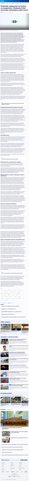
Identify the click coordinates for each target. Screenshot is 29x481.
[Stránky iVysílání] (13, 471)
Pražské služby (19, 291)
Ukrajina (7, 3)
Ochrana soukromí (11, 479)
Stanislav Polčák (3, 298)
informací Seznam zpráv (4, 277)
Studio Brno (20, 463)
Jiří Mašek (2, 296)
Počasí (11, 466)
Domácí (13, 3)
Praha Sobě (12, 298)
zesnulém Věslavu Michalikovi (19, 140)
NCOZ (13, 293)
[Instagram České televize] (21, 460)
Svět (15, 3)
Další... (20, 3)
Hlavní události (3, 3)
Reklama (3, 463)
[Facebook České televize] (22, 460)
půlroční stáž (12, 252)
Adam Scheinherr (8, 298)
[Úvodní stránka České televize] (6, 460)
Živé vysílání (20, 462)
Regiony (18, 3)
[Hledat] (24, 1)
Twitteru (21, 207)
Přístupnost (14, 479)
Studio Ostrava (12, 465)
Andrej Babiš (6, 296)
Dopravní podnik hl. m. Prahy (13, 291)
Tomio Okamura (15, 296)
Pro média (11, 462)
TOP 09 (23, 298)
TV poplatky (11, 463)
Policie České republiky (17, 293)
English (7, 479)
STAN (1, 291)
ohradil (8, 218)
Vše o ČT (11, 469)
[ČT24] (2, 1)
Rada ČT (3, 466)
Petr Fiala (19, 296)
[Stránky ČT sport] (7, 471)
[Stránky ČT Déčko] (18, 471)
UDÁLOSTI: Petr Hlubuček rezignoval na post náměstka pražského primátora (9, 30)
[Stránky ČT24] (3, 471)
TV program (3, 462)
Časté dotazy (3, 469)
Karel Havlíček (10, 296)
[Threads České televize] (26, 460)
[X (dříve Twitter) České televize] (25, 460)
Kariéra (20, 466)
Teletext (3, 465)
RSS (26, 479)
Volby (10, 3)
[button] (14, 22)
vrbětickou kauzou (10, 140)
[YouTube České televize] (23, 460)
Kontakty (20, 469)
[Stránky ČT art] (22, 471)
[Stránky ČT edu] (26, 471)
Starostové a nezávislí (6, 291)
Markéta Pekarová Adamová (18, 298)
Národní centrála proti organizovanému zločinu (6, 293)
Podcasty (20, 465)
